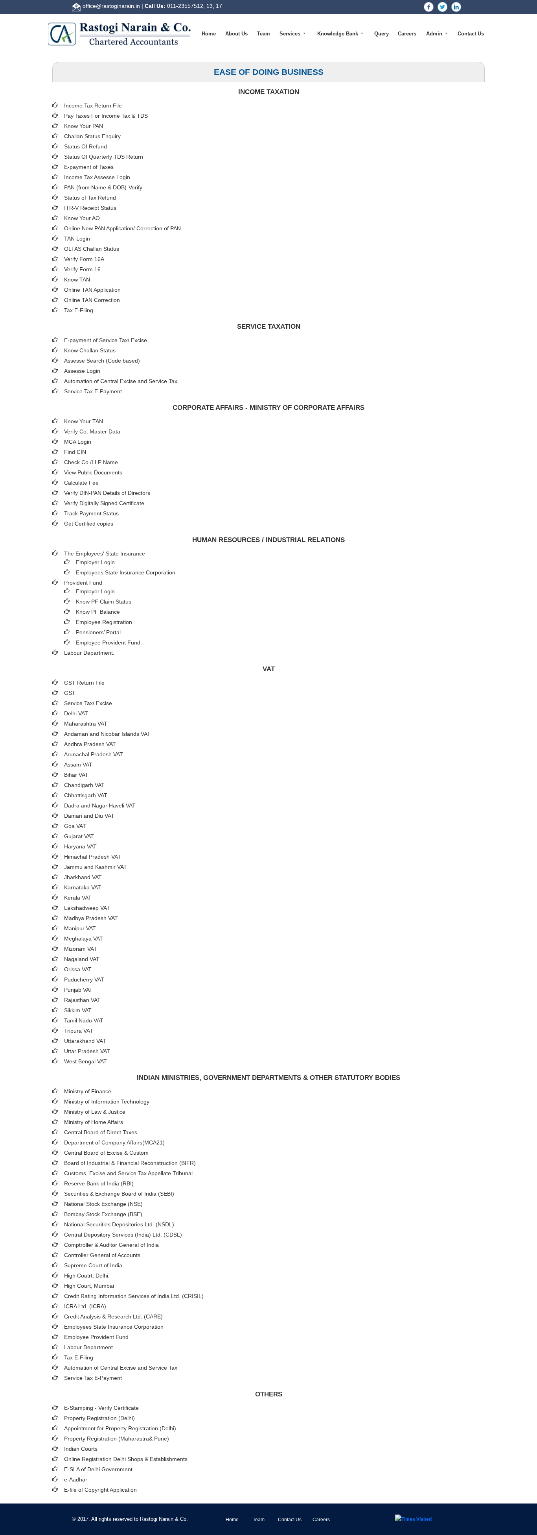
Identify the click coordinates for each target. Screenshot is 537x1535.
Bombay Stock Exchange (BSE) (103, 1214)
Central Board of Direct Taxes (100, 1132)
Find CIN (75, 452)
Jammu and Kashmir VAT (95, 867)
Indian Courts (80, 1449)
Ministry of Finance (87, 1091)
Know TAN (77, 279)
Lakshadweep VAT (87, 908)
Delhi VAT (76, 713)
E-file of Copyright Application (100, 1490)
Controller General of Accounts (102, 1255)
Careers (407, 34)
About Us (236, 34)
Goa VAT (75, 826)
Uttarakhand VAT (85, 1041)
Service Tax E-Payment (93, 391)
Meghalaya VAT (83, 938)
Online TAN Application (92, 290)
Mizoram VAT (80, 949)
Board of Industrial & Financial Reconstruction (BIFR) (130, 1163)
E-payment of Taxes (89, 167)
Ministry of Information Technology (106, 1101)
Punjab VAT (78, 990)
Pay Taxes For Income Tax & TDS (106, 116)
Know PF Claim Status (103, 601)
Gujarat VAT (79, 836)
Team (263, 34)
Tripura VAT (78, 1031)
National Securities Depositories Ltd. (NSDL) (119, 1224)
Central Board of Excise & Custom (106, 1153)
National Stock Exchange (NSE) (103, 1204)
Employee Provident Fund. (109, 642)
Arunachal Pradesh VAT (93, 754)
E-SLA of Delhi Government (98, 1469)
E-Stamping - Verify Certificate (101, 1408)
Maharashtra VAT (85, 723)
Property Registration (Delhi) (99, 1418)
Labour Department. (89, 653)
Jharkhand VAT (83, 877)
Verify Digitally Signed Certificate (104, 503)
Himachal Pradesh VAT (92, 857)
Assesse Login (82, 371)
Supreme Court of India (93, 1265)
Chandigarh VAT (84, 785)
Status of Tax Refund (90, 197)
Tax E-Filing (78, 310)
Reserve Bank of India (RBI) (99, 1183)
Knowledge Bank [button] (338, 34)
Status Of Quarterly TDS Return (103, 157)
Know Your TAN (83, 421)
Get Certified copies (88, 523)
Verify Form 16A (84, 259)
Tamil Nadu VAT (83, 1020)
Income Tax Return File (93, 105)
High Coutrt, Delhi (86, 1275)
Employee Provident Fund (96, 1337)
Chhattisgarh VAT (85, 795)
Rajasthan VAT (82, 1000)
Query (381, 34)
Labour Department (88, 1347)
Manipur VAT (80, 928)
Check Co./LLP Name (91, 462)
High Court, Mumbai (89, 1286)
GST (69, 693)
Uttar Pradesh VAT (87, 1051)
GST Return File (84, 683)
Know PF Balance (98, 612)
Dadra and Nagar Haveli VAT (100, 805)
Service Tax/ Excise (88, 703)
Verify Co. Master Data (92, 431)
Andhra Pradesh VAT (90, 744)
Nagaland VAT (81, 959)
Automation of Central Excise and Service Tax (120, 381)
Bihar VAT (76, 775)
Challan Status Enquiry (92, 136)
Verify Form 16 (82, 269)
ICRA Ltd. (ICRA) (85, 1306)
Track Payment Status (91, 513)
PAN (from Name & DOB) (95, 187)
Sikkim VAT (78, 1010)
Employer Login (95, 562)
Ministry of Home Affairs (93, 1122)
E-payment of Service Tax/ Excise (105, 340)
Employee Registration (104, 622)
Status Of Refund (85, 146)
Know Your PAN (83, 126)
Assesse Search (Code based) (102, 360)
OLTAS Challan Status (91, 249)
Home (209, 34)
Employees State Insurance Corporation (125, 572)
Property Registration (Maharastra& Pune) (116, 1438)
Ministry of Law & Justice (94, 1112)
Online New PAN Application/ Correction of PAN (122, 228)
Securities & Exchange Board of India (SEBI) (119, 1194)
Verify (136, 187)
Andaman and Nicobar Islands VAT (107, 734)
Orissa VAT (78, 969)
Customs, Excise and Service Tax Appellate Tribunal (128, 1173)
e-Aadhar (75, 1479)
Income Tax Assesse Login (97, 177)
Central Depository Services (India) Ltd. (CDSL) (123, 1234)
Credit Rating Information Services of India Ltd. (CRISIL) (134, 1296)
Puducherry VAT (84, 979)
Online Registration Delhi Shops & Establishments (126, 1459)
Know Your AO (82, 218)
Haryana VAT (80, 846)
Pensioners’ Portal (98, 632)
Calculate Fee (81, 483)
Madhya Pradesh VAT (91, 918)
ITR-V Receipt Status (90, 208)
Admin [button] (435, 34)
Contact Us (471, 34)
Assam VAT (78, 764)
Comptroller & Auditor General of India (111, 1245)
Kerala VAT (78, 897)
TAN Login (77, 238)
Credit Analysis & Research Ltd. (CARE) (113, 1316)
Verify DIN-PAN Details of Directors (107, 493)
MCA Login (77, 442)
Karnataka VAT (82, 887)
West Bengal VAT (85, 1061)
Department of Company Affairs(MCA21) (114, 1142)
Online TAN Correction (92, 300)
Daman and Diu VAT (89, 816)
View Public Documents (93, 472)
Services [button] (291, 34)
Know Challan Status (90, 350)
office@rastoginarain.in (111, 6)
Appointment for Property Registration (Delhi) (120, 1428)
